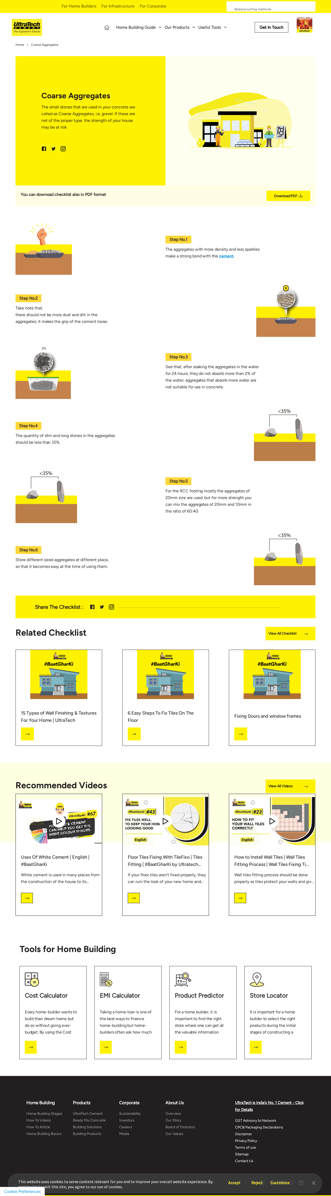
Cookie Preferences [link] (22, 1191)
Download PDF (285, 196)
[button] (314, 1182)
